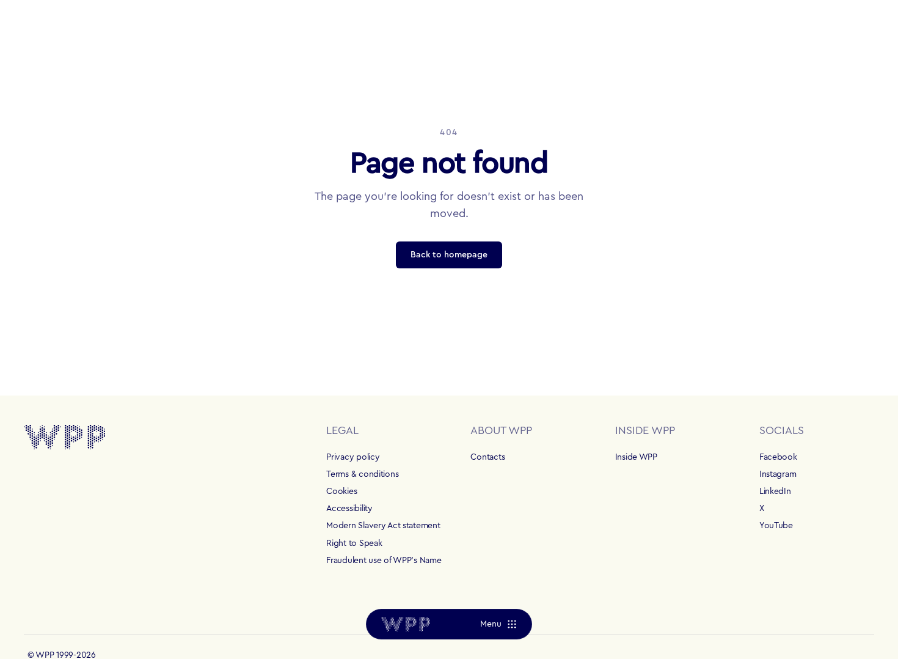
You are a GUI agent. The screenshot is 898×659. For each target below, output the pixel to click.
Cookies (341, 491)
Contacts (487, 457)
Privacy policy (352, 457)
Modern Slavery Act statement (383, 525)
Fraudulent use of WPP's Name (383, 560)
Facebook (778, 457)
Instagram (777, 474)
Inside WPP (636, 457)
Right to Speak (354, 543)
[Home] (405, 624)
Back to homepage (449, 255)
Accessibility (349, 508)
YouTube (776, 525)
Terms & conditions (362, 474)
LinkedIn (775, 491)
